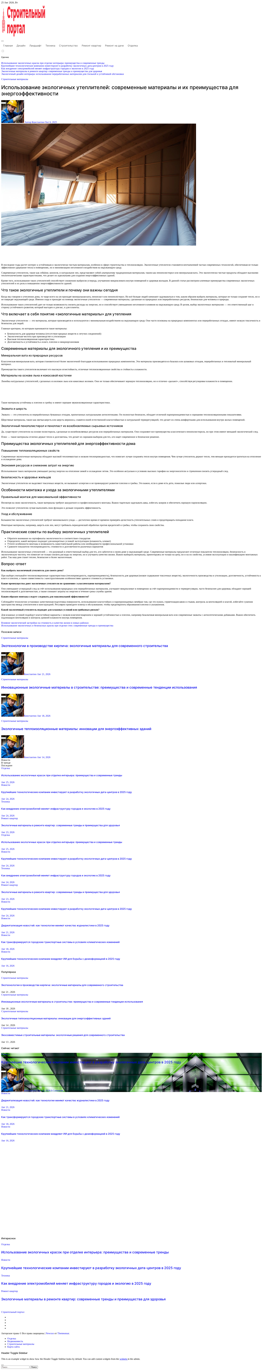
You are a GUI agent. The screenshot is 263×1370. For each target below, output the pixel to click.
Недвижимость (15, 1341)
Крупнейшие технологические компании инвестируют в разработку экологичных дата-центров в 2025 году (66, 792)
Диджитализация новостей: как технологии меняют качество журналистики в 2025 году (55, 925)
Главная (8, 45)
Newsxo (50, 1333)
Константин (30, 674)
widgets (124, 1359)
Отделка (133, 45)
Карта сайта (13, 1346)
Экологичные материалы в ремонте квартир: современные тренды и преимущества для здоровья (60, 825)
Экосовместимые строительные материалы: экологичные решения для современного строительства (63, 1035)
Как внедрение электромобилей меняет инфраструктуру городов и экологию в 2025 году (55, 808)
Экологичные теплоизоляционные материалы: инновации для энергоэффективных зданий (76, 729)
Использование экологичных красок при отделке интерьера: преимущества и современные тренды (61, 775)
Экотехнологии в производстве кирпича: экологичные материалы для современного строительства (84, 646)
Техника (50, 45)
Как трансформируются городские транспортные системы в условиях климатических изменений (60, 942)
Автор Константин (34, 122)
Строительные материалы (14, 79)
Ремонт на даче (114, 45)
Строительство (68, 45)
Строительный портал (12, 1312)
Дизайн (21, 45)
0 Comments (57, 1090)
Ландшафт (35, 45)
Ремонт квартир (91, 45)
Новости (5, 785)
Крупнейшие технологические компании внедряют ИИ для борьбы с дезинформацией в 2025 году (60, 958)
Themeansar (63, 1333)
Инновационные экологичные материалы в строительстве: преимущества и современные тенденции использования (99, 687)
